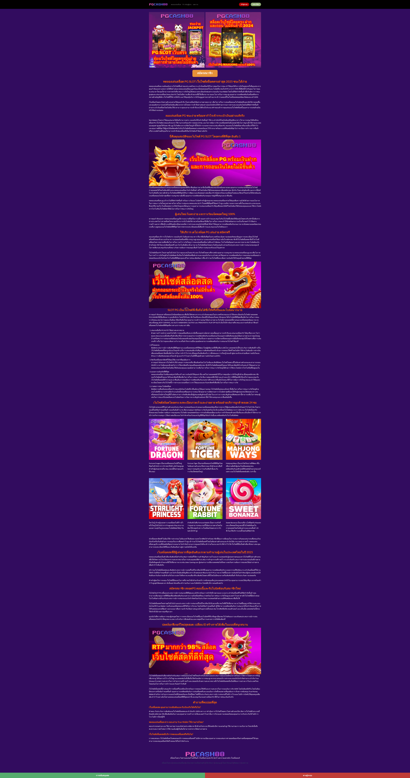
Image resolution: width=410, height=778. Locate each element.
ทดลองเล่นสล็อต (176, 4)
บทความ (195, 4)
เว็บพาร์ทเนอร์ (227, 763)
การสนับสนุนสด (102, 775)
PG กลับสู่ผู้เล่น (186, 4)
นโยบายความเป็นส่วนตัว (195, 763)
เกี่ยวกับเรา (210, 763)
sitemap (218, 763)
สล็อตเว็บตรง (167, 763)
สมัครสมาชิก (205, 73)
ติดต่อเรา (237, 763)
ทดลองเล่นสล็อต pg (171, 219)
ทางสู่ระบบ (307, 775)
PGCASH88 (153, 317)
